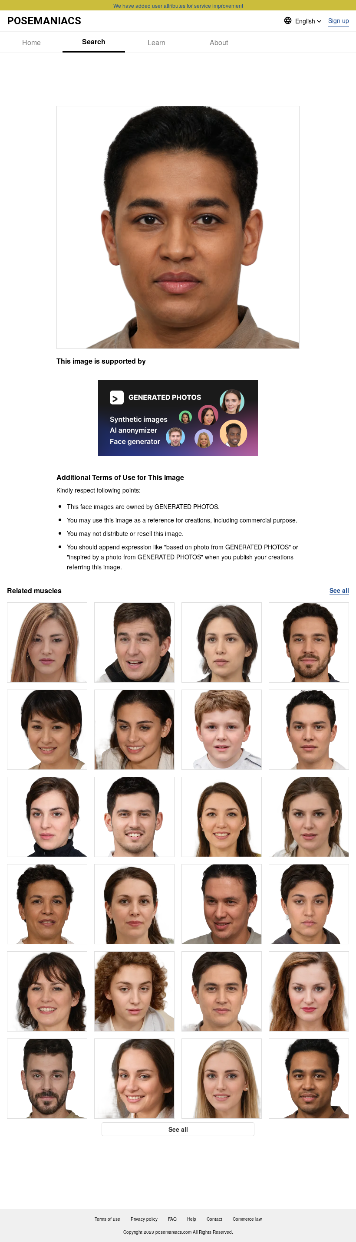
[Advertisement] (178, 79)
